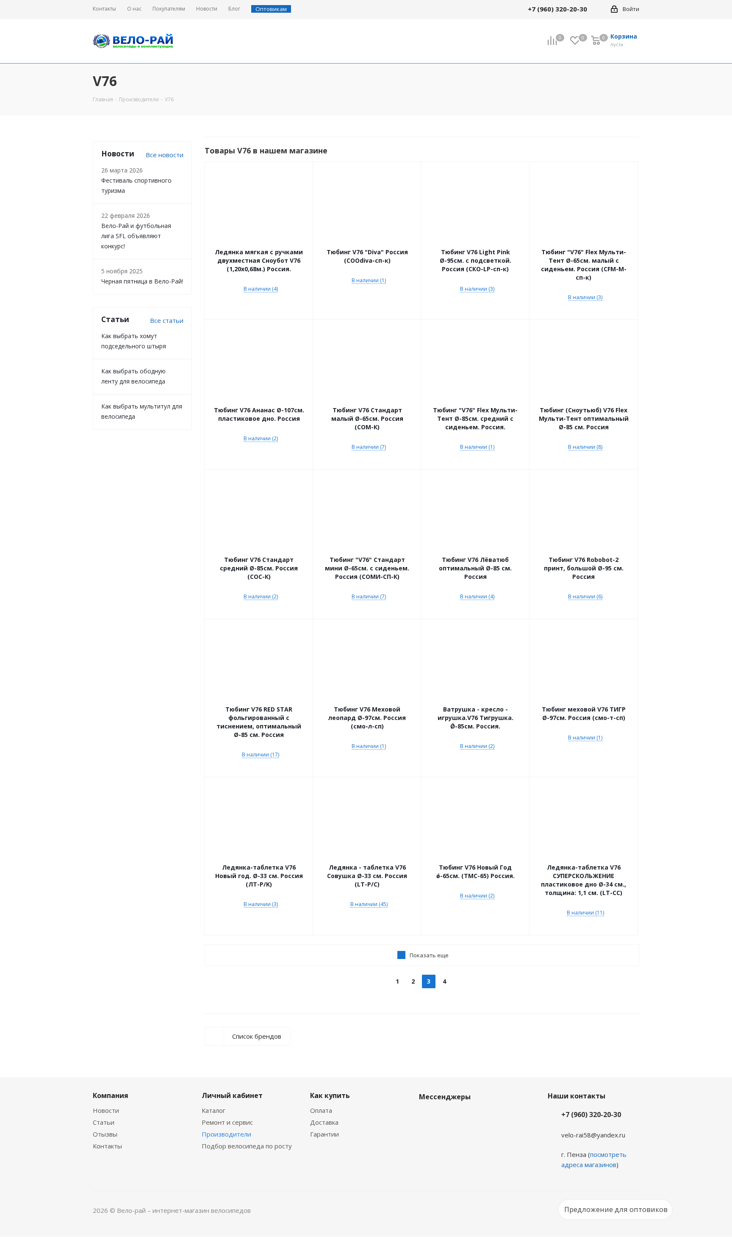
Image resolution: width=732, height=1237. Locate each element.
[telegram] (599, 9)
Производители (226, 1134)
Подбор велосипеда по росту (247, 1146)
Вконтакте (427, 1116)
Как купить (330, 1095)
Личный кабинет (232, 1095)
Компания (110, 1095)
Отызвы (105, 1134)
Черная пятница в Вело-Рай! (142, 281)
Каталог (213, 1110)
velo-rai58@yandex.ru (593, 1135)
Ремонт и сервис (227, 1122)
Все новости (164, 154)
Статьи (103, 1122)
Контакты (107, 1146)
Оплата (321, 1110)
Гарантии (324, 1134)
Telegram (448, 1116)
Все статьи (166, 320)
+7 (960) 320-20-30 (591, 1114)
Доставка (324, 1122)
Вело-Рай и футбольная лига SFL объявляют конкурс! (136, 236)
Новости (106, 1110)
